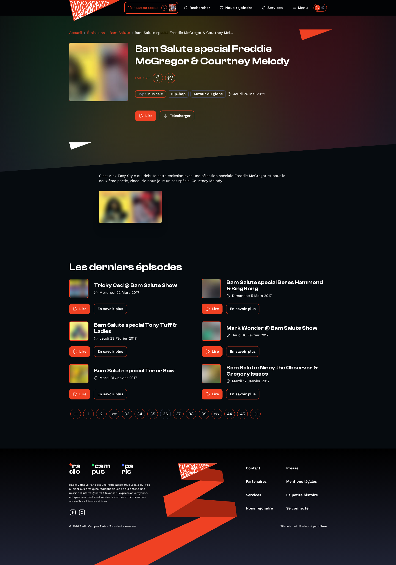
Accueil (75, 32)
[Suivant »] (255, 414)
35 (152, 413)
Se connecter (298, 508)
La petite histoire (302, 495)
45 (242, 413)
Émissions (96, 32)
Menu (303, 8)
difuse (323, 526)
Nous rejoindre (238, 8)
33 (126, 413)
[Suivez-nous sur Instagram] (82, 513)
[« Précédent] (76, 414)
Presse (292, 468)
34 (139, 413)
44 (229, 413)
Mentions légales (301, 481)
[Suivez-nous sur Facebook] (73, 513)
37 (178, 413)
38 (191, 413)
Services (275, 8)
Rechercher (200, 8)
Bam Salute (120, 32)
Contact (253, 468)
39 (203, 413)
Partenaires (256, 481)
